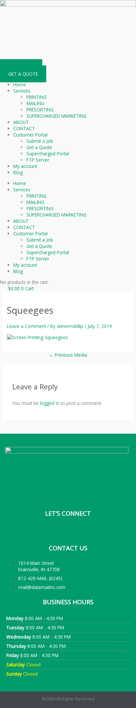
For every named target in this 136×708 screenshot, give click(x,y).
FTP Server (37, 160)
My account (25, 166)
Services (21, 91)
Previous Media (68, 355)
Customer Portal (30, 135)
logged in (49, 403)
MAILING (35, 103)
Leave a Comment (26, 326)
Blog (18, 172)
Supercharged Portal (47, 153)
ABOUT (21, 122)
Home (19, 84)
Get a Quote (39, 147)
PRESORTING (39, 109)
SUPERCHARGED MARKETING (56, 116)
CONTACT (24, 128)
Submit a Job (39, 141)
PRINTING (36, 97)
